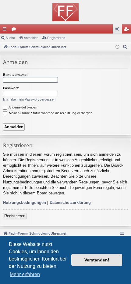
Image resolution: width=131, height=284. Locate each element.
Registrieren (56, 38)
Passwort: (11, 88)
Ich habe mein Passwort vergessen (29, 99)
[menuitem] (125, 47)
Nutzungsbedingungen (24, 202)
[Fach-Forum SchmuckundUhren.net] (65, 12)
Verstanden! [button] (96, 259)
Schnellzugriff (5, 30)
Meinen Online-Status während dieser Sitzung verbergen (50, 113)
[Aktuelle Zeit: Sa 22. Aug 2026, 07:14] (117, 47)
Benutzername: (15, 74)
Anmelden (31, 38)
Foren (15, 30)
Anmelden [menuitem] (118, 30)
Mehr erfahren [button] (25, 274)
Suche (10, 38)
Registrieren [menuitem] (127, 30)
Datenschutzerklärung (70, 202)
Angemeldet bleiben (22, 107)
